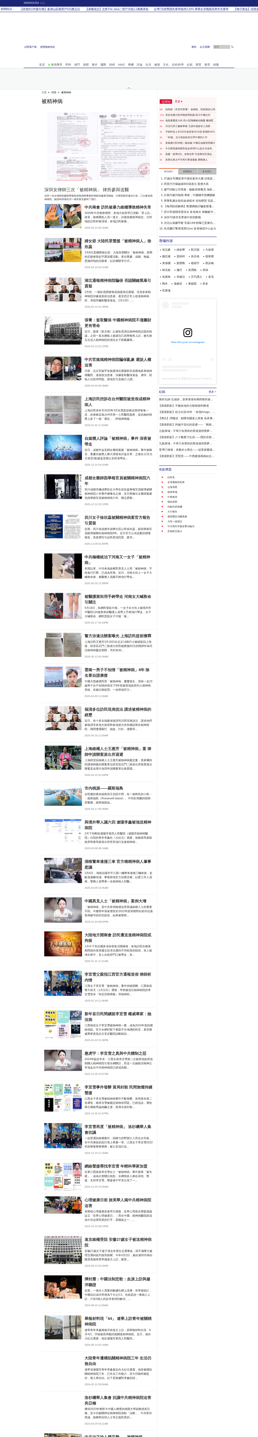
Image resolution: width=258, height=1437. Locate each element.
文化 (166, 64)
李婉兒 (181, 276)
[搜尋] (232, 47)
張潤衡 (192, 269)
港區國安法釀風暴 (177, 516)
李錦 (205, 269)
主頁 (44, 92)
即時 (68, 64)
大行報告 (172, 511)
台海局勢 (172, 487)
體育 (198, 64)
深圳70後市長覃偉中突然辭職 (182, 217)
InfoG (121, 64)
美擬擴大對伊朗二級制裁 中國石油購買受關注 (190, 142)
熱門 (77, 64)
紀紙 (190, 64)
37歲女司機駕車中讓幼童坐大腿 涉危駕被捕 (190, 179)
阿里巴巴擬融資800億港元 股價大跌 (186, 183)
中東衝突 (172, 496)
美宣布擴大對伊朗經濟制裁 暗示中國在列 (187, 115)
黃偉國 (166, 263)
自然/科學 (178, 64)
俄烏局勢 (172, 501)
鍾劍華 (181, 249)
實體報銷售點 (47, 46)
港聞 (86, 64)
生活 (148, 64)
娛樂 (216, 64)
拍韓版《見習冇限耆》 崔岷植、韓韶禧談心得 (190, 109)
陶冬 (165, 283)
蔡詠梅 (209, 263)
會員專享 (56, 64)
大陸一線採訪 (174, 521)
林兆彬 (166, 269)
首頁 (42, 64)
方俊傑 (209, 249)
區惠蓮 (166, 290)
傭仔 (179, 269)
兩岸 (94, 64)
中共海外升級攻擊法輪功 (180, 526)
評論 (139, 64)
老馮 (211, 276)
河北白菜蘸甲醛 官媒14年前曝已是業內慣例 (190, 223)
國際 (103, 64)
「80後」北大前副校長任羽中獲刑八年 (186, 137)
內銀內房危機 (174, 506)
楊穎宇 (195, 263)
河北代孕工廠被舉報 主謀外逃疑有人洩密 (187, 126)
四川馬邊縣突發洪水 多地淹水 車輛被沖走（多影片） (190, 212)
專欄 (131, 64)
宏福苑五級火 (174, 531)
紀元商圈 (205, 46)
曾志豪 (166, 249)
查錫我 (192, 283)
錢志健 (166, 256)
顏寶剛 (181, 263)
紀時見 (171, 477)
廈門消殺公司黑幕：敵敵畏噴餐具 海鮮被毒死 (189, 190)
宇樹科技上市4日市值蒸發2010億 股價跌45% (190, 131)
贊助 (193, 46)
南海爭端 (172, 492)
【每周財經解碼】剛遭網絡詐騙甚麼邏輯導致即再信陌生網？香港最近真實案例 (189, 206)
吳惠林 (166, 276)
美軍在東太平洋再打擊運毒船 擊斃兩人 (186, 159)
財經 (112, 64)
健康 (157, 64)
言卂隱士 (196, 276)
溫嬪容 (178, 283)
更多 (205, 283)
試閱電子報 (30, 46)
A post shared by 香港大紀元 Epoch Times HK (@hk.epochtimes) (198, 378)
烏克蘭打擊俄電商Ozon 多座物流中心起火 (190, 228)
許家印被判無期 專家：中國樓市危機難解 (189, 195)
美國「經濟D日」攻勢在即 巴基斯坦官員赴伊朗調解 (189, 154)
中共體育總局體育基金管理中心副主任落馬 (188, 148)
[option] (98, 145)
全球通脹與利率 (176, 482)
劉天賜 (195, 249)
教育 (207, 64)
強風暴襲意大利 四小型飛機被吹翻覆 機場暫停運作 (190, 120)
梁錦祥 (181, 256)
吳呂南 (195, 256)
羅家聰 (209, 256)
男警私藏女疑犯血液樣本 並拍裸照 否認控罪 (190, 201)
